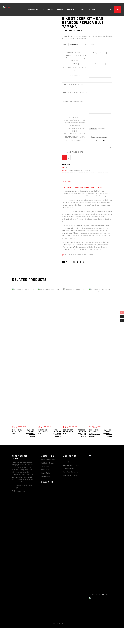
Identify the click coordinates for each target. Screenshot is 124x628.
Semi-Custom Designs (75, 170)
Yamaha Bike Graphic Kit (79, 174)
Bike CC (65, 44)
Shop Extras (45, 466)
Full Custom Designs (47, 463)
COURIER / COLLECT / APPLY (75, 137)
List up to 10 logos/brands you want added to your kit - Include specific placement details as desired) (75, 122)
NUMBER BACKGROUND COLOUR (74, 101)
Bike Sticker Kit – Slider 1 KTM (43, 431)
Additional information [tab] (84, 187)
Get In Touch (45, 469)
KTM (13, 426)
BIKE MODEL (75, 76)
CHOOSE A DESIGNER (74, 53)
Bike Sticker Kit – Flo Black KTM (18, 431)
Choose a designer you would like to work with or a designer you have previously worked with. (75, 58)
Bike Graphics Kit (70, 173)
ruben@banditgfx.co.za (71, 475)
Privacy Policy (45, 476)
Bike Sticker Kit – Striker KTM (68, 431)
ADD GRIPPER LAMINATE (75, 140)
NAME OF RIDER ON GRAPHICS (75, 84)
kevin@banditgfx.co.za (70, 472)
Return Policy (45, 473)
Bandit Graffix (66, 182)
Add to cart (80, 157)
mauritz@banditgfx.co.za (71, 462)
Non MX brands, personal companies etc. (75, 133)
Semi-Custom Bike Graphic (86, 173)
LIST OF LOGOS (74, 117)
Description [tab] (66, 187)
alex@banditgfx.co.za (70, 468)
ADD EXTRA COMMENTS (75, 152)
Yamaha (87, 170)
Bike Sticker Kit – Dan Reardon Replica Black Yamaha (94, 433)
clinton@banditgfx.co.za (71, 465)
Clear (93, 44)
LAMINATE (75, 64)
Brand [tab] (100, 187)
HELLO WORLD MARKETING (75, 624)
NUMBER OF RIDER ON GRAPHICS (75, 93)
